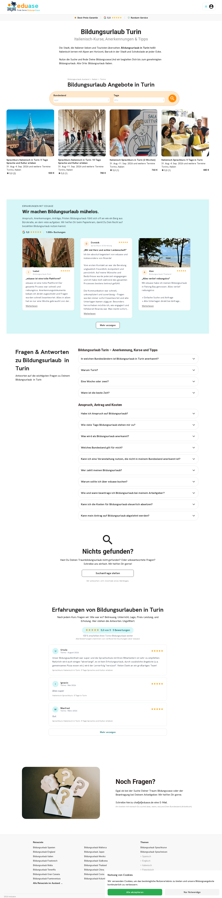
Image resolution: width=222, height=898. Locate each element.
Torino (103, 79)
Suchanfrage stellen (108, 573)
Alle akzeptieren (135, 892)
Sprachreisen (153, 852)
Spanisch (146, 856)
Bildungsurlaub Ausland (78, 79)
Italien (95, 79)
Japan (94, 852)
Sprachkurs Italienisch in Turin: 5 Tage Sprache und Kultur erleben (82, 670)
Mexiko (94, 856)
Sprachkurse (153, 847)
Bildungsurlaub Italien (100, 63)
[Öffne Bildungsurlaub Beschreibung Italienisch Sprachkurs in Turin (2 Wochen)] (133, 140)
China (94, 869)
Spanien (44, 847)
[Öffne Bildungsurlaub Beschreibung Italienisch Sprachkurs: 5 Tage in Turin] (185, 140)
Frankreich (45, 861)
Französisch (148, 869)
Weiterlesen (32, 306)
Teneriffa (44, 869)
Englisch (146, 861)
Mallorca (95, 847)
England (44, 852)
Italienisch (147, 865)
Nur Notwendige (192, 892)
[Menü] (206, 6)
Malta (43, 865)
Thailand (95, 865)
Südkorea (96, 861)
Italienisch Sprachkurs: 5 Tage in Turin (69, 695)
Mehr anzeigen (108, 325)
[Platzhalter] (91, 79)
